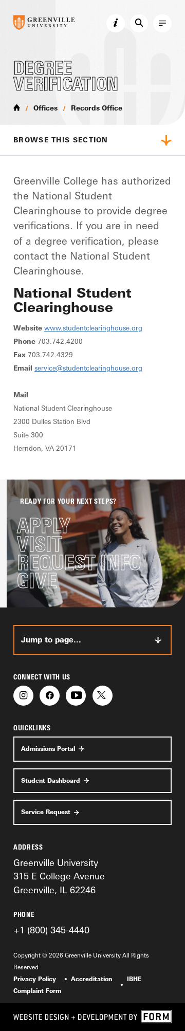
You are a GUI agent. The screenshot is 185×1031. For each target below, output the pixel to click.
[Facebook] (50, 696)
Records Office (96, 108)
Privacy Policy (34, 979)
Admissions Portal (48, 748)
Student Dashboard (50, 780)
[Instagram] (23, 696)
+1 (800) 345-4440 (51, 929)
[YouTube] (76, 696)
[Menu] (162, 23)
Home (16, 107)
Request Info (79, 563)
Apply (43, 526)
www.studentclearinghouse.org (93, 328)
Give (37, 581)
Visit (39, 544)
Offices (45, 108)
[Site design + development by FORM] (92, 1016)
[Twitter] (102, 696)
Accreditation (91, 979)
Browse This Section (60, 140)
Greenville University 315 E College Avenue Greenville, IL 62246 (59, 876)
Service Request (45, 812)
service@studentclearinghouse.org (88, 368)
